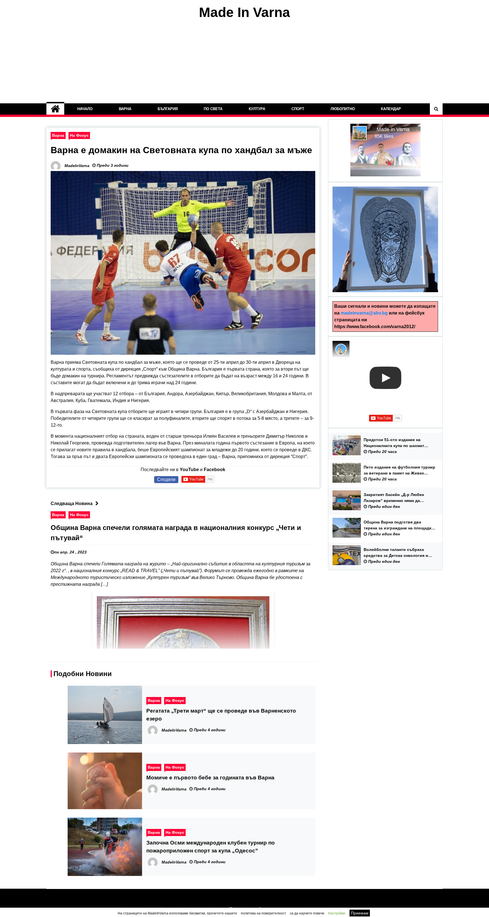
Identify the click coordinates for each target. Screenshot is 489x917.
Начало (85, 109)
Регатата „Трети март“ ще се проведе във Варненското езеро (221, 715)
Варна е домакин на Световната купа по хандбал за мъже (181, 150)
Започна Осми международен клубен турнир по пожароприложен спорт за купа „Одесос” (210, 847)
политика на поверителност (263, 913)
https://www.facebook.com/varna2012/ (374, 326)
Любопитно (343, 109)
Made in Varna (393, 129)
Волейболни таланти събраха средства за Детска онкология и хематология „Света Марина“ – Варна (396, 553)
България (168, 109)
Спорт (297, 109)
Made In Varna (244, 12)
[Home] (55, 109)
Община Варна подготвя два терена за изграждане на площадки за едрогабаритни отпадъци (399, 525)
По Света (213, 109)
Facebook (214, 469)
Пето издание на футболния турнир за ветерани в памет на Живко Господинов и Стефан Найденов (399, 470)
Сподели (166, 479)
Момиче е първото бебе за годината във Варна (210, 778)
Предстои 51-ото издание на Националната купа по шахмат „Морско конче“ (394, 443)
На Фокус (79, 135)
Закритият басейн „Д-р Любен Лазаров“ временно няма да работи (394, 498)
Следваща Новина (72, 503)
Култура (257, 109)
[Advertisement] (244, 61)
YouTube (189, 469)
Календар (391, 109)
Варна (125, 109)
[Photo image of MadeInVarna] (341, 349)
